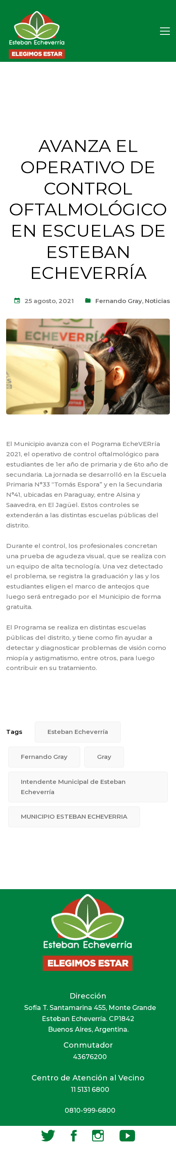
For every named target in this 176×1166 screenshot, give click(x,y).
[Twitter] (48, 1136)
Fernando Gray (118, 301)
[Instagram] (98, 1136)
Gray (104, 757)
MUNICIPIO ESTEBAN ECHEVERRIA (74, 816)
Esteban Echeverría (77, 732)
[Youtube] (127, 1136)
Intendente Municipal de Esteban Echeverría (73, 787)
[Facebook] (73, 1136)
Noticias (157, 301)
